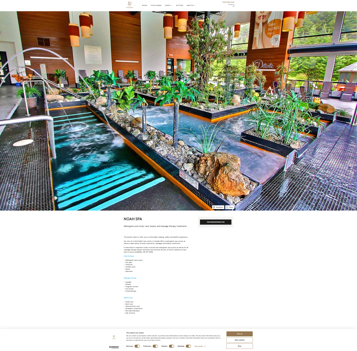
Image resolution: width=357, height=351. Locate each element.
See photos (219, 207)
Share (231, 207)
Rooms (144, 5)
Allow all (239, 334)
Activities (179, 5)
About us (190, 5)
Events (168, 5)
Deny (239, 346)
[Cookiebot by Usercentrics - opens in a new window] (114, 347)
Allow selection (240, 340)
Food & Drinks (156, 5)
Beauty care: (128, 298)
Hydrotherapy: (129, 256)
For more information (216, 222)
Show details (198, 346)
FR (233, 6)
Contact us (231, 4)
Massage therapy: (130, 278)
